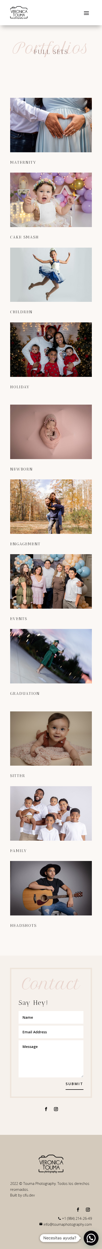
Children (21, 312)
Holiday (20, 387)
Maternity (23, 162)
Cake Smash (24, 237)
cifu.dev (29, 1195)
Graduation (25, 693)
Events (18, 618)
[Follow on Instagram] (56, 1109)
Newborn (21, 469)
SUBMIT (74, 1083)
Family (18, 850)
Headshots (23, 925)
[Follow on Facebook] (46, 1109)
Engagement (25, 544)
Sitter (17, 775)
